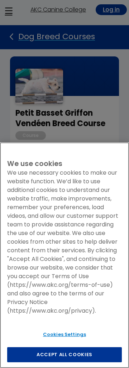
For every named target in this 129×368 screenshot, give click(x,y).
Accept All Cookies (64, 354)
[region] (64, 255)
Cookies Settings (64, 334)
